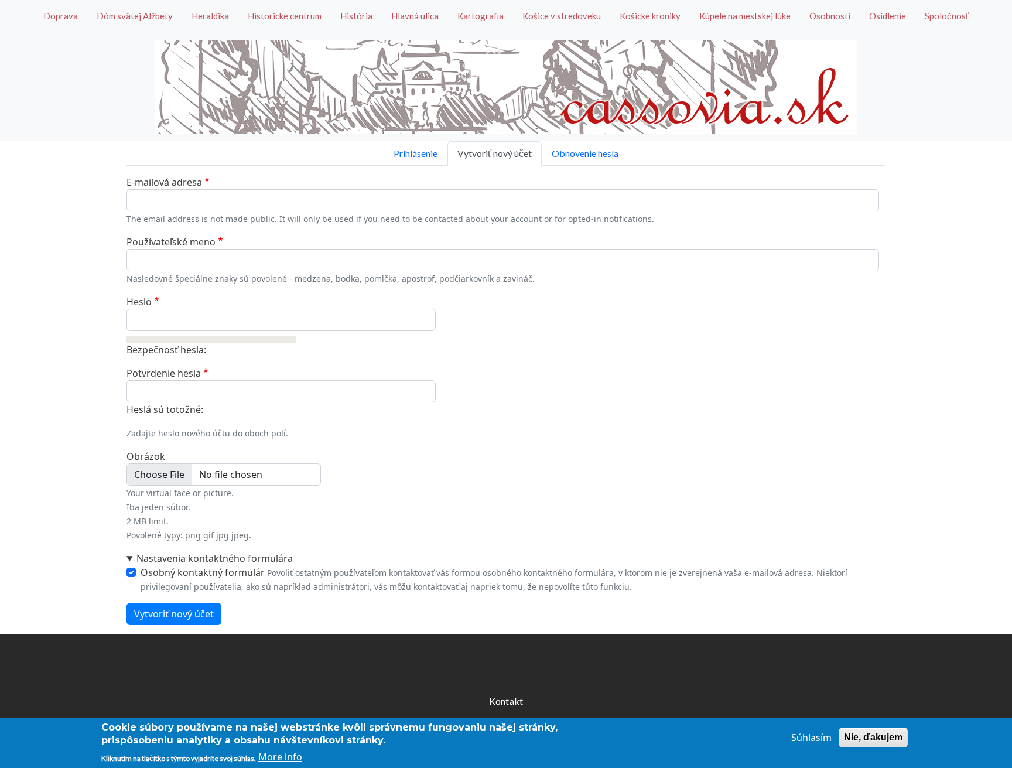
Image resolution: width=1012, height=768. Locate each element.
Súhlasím (811, 737)
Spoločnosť (947, 16)
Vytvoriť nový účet (494, 153)
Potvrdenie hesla (163, 373)
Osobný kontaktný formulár (203, 572)
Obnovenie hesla (585, 153)
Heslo (139, 301)
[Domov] (506, 86)
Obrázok (145, 456)
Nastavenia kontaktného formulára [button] (214, 558)
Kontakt (506, 700)
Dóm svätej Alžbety (135, 16)
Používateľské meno (171, 241)
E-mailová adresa (164, 182)
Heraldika (210, 16)
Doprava (60, 16)
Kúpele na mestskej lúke (745, 16)
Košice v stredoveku (561, 16)
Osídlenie (887, 16)
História (356, 16)
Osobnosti (829, 16)
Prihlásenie (415, 153)
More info (280, 757)
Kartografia (480, 16)
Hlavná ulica (415, 16)
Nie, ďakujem (873, 737)
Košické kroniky (650, 16)
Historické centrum (285, 16)
